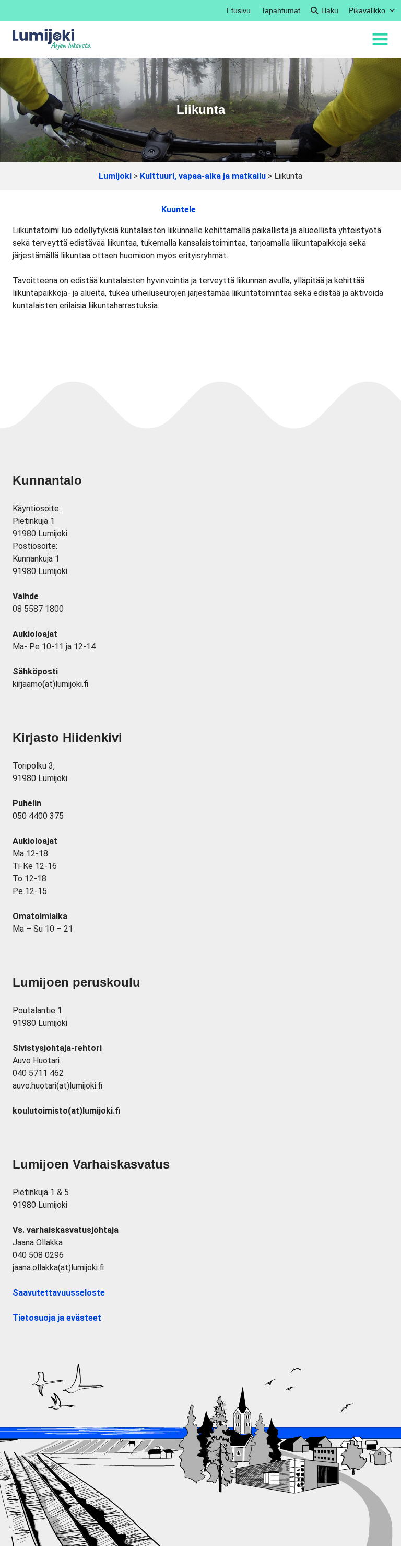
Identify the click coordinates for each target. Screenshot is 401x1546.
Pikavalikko (367, 10)
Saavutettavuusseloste (59, 1293)
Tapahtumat (280, 10)
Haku (329, 10)
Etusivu (239, 10)
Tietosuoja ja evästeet (57, 1318)
